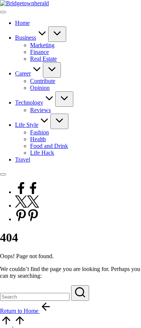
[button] (80, 293)
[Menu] (3, 12)
